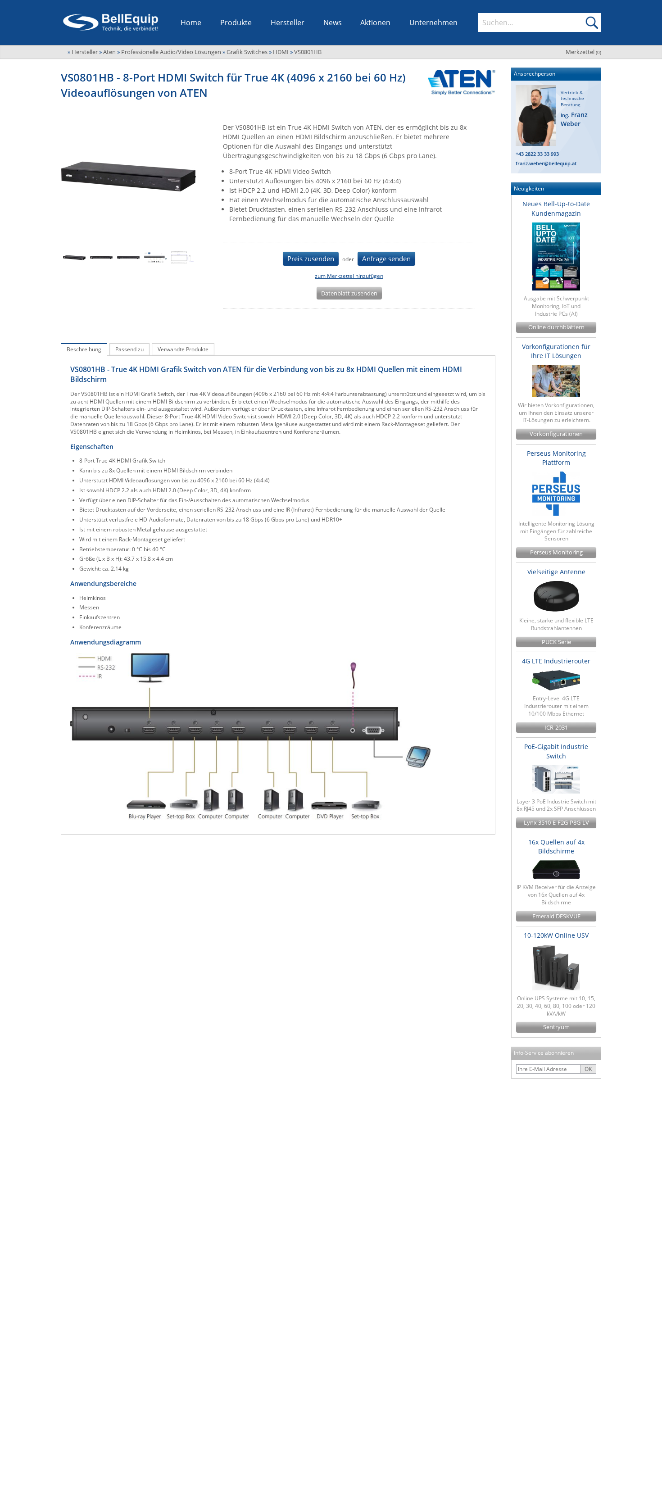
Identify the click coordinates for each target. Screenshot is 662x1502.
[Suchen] (591, 22)
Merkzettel (583, 52)
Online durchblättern (556, 327)
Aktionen (375, 22)
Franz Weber (574, 119)
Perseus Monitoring (556, 552)
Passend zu (129, 349)
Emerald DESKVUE (556, 916)
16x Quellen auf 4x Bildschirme (556, 846)
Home (191, 22)
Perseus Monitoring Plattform (556, 458)
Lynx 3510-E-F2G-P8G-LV (556, 822)
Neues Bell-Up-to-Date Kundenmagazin (556, 208)
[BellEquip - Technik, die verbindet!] (110, 22)
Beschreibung (84, 349)
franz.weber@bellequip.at (546, 163)
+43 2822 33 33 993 (537, 153)
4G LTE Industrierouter (556, 661)
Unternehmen (433, 22)
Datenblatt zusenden (349, 293)
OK (588, 1069)
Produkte (236, 22)
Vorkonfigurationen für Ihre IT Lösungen (556, 351)
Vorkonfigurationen (556, 434)
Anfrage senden (386, 258)
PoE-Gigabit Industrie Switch (556, 751)
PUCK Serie (556, 642)
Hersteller (287, 22)
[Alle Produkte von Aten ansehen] (458, 82)
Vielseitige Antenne (556, 571)
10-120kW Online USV (556, 935)
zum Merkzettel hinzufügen (349, 276)
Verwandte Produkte (183, 349)
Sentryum (556, 1027)
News (332, 22)
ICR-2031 (556, 727)
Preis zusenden (310, 258)
